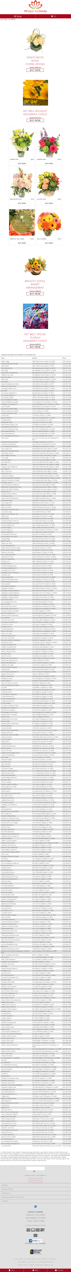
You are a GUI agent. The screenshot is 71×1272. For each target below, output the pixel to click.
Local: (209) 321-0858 (35, 1221)
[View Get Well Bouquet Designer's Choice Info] (35, 92)
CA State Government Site (45, 1262)
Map (36, 1270)
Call (12, 1270)
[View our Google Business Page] (35, 1207)
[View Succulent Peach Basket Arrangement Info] (49, 182)
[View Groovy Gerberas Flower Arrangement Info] (49, 222)
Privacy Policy (23, 1265)
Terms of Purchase (36, 1265)
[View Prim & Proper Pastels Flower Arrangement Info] (22, 182)
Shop (19, 16)
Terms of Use (48, 1265)
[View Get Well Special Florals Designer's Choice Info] (35, 316)
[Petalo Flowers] (35, 11)
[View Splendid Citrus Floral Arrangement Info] (22, 143)
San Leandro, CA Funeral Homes (25, 1259)
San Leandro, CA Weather (26, 1262)
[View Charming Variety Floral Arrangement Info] (49, 143)
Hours (60, 1270)
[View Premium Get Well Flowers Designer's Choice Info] (22, 222)
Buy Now (35, 70)
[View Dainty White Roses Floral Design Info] (35, 39)
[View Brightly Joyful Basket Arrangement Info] (35, 263)
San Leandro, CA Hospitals (47, 1259)
